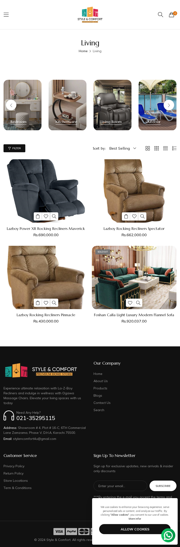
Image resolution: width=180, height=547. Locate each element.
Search (99, 410)
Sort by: (99, 148)
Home (83, 51)
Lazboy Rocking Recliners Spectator (134, 228)
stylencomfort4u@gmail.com (30, 439)
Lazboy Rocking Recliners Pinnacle (46, 315)
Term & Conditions (18, 488)
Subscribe (163, 486)
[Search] (160, 14)
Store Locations (16, 480)
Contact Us (102, 403)
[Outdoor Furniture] (157, 105)
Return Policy (13, 473)
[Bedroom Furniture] (22, 105)
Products (100, 388)
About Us (101, 381)
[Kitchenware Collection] (67, 105)
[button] (169, 105)
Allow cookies (135, 529)
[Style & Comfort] (90, 15)
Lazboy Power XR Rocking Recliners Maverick (46, 228)
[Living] (112, 105)
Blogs (98, 395)
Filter (16, 148)
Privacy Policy (14, 466)
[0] (171, 14)
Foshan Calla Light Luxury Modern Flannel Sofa (134, 315)
